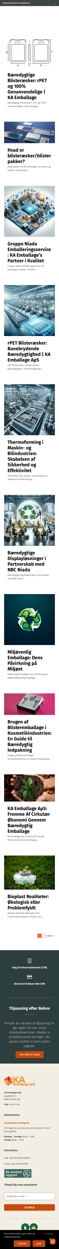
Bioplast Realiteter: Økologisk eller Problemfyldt (28, 902)
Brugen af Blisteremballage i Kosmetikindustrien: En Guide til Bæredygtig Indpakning (29, 736)
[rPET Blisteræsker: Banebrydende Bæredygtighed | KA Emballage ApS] (29, 310)
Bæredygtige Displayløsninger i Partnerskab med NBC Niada (27, 561)
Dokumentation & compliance (29, 3)
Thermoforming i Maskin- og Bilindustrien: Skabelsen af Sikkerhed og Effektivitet (25, 456)
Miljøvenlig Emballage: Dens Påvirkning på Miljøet (25, 660)
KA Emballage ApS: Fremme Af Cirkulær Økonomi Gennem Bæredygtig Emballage (29, 820)
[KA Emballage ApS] (20, 1077)
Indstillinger (49, 1233)
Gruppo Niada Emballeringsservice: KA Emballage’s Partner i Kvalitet (29, 252)
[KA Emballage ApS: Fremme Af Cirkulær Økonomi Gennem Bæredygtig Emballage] (29, 788)
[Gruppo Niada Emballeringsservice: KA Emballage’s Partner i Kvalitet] (29, 211)
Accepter (22, 1243)
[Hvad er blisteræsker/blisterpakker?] (29, 132)
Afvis (38, 1243)
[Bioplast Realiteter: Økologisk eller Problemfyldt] (29, 873)
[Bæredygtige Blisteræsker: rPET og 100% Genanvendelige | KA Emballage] (29, 50)
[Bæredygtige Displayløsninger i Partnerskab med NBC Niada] (29, 520)
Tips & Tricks (30, 54)
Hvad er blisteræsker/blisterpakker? (29, 155)
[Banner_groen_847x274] (18, 1170)
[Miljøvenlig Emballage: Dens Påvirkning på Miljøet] (29, 619)
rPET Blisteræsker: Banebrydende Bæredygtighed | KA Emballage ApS (29, 351)
